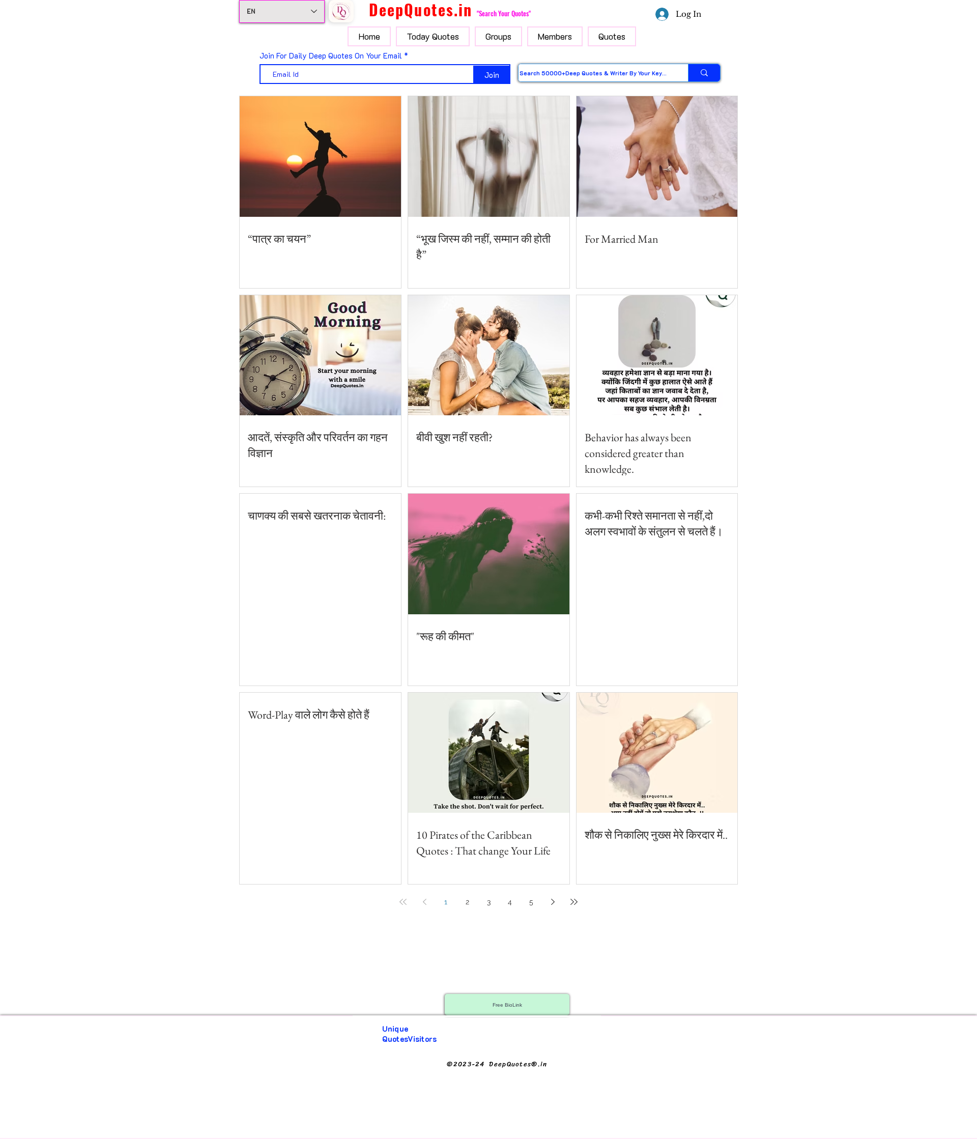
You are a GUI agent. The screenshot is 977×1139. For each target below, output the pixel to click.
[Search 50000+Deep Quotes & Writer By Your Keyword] (704, 72)
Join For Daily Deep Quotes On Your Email (331, 56)
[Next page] (552, 902)
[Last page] (574, 902)
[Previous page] (424, 902)
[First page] (403, 902)
